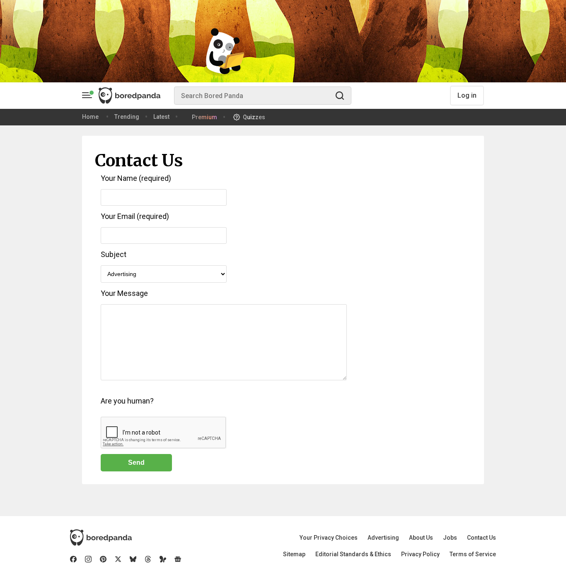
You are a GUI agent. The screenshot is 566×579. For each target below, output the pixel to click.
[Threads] (148, 559)
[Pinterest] (103, 559)
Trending (126, 116)
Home (90, 116)
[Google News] (177, 559)
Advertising (383, 537)
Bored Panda (101, 537)
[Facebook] (73, 559)
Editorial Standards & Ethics (353, 554)
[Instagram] (88, 559)
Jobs (450, 537)
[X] (118, 559)
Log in (467, 95)
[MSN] (163, 559)
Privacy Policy (420, 554)
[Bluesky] (133, 559)
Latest (161, 116)
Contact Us (481, 537)
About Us (421, 537)
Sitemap (294, 554)
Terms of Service (473, 554)
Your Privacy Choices (329, 537)
